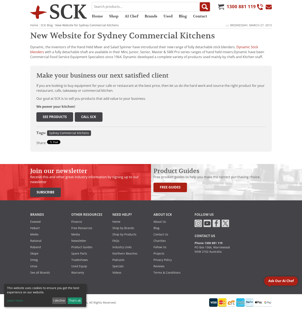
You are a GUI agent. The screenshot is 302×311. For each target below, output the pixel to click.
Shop (114, 16)
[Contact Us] (269, 7)
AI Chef (131, 16)
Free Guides (170, 187)
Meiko (34, 234)
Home (97, 16)
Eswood (35, 221)
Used (168, 16)
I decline (59, 300)
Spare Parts (79, 253)
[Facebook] (216, 223)
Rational (35, 240)
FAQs (115, 240)
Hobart (35, 228)
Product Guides (81, 247)
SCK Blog (47, 25)
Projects (158, 253)
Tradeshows (79, 260)
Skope (34, 253)
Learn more (15, 300)
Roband (35, 247)
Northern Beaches (124, 253)
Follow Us (159, 247)
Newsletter (78, 240)
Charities (159, 240)
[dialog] (45, 295)
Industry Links (122, 247)
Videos (116, 272)
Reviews (159, 266)
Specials (118, 266)
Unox (33, 266)
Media (75, 234)
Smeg (34, 260)
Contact (200, 16)
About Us (159, 221)
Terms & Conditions (167, 272)
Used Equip (79, 266)
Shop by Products (124, 234)
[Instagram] (198, 223)
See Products (55, 117)
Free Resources (81, 228)
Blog (183, 16)
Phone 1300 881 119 (208, 243)
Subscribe (45, 192)
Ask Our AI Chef (281, 281)
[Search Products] (205, 6)
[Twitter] (225, 223)
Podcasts (118, 260)
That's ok (75, 300)
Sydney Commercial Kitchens (69, 133)
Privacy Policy (162, 260)
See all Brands (40, 272)
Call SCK (88, 117)
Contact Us (160, 234)
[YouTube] (207, 223)
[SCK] (58, 11)
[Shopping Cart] (221, 7)
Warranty (77, 272)
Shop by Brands (123, 228)
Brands (151, 16)
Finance (76, 221)
